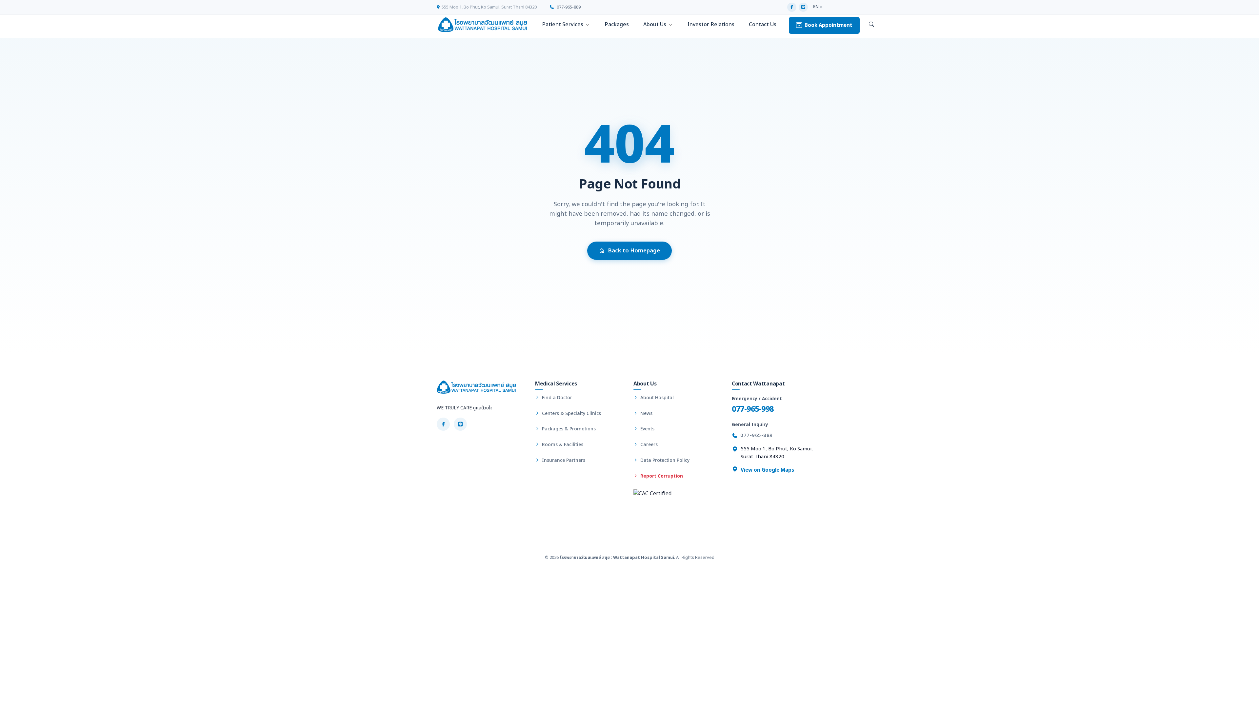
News (645, 413)
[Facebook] (791, 7)
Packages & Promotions (568, 428)
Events (646, 428)
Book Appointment (828, 25)
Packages (617, 25)
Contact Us (762, 25)
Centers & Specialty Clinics (571, 413)
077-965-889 (568, 7)
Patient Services (562, 25)
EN (816, 7)
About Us (654, 25)
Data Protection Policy (664, 460)
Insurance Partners (563, 460)
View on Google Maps (766, 470)
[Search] (871, 24)
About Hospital (656, 397)
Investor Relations (711, 25)
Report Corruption (661, 476)
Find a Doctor (556, 397)
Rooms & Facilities (562, 444)
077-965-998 (753, 409)
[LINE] (803, 7)
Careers (648, 444)
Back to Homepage (634, 250)
